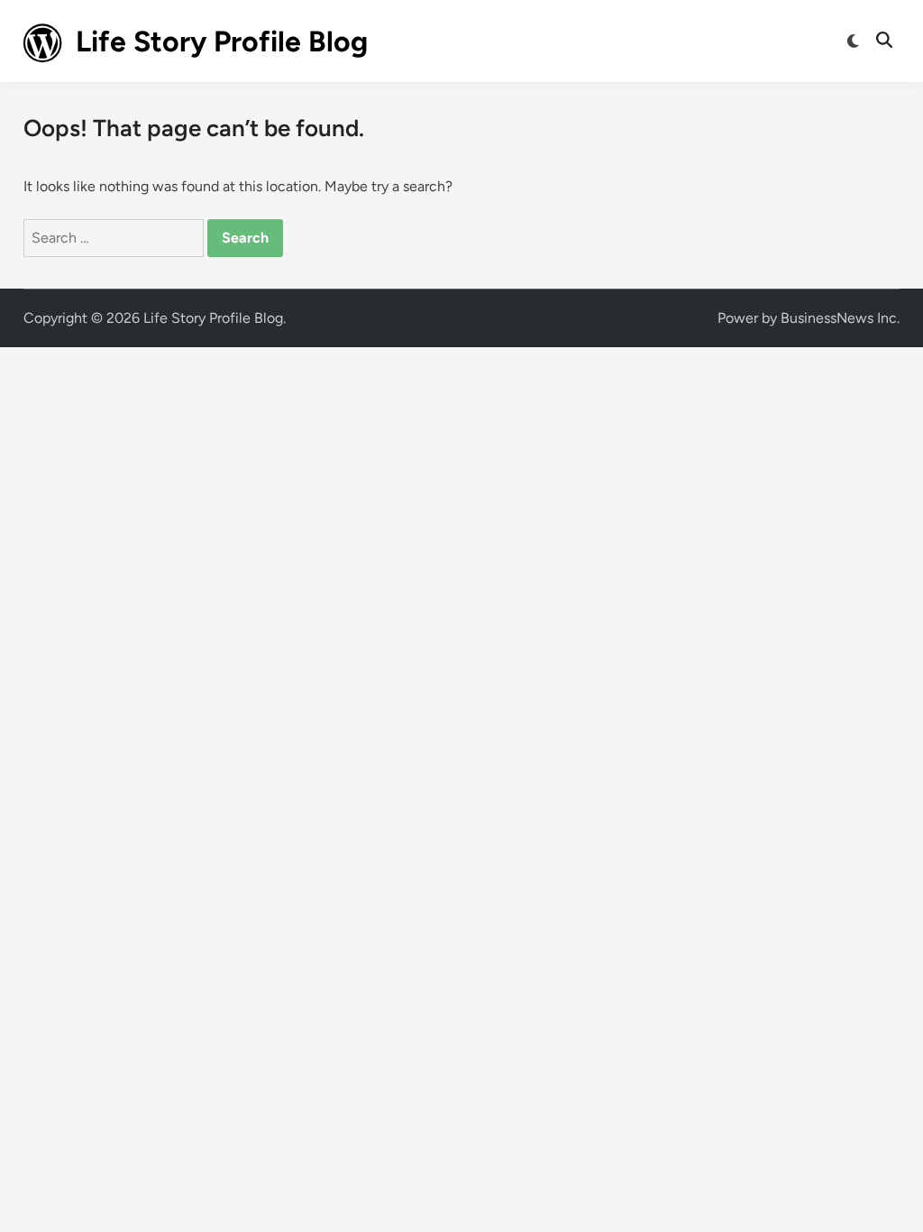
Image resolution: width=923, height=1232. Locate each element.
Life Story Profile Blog (222, 41)
